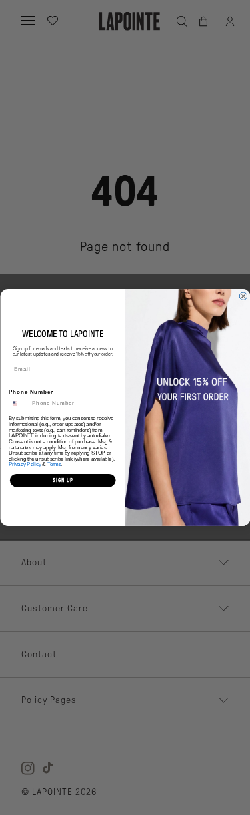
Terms (54, 464)
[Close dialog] (243, 296)
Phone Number (31, 391)
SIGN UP (62, 480)
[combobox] (19, 403)
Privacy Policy (25, 464)
